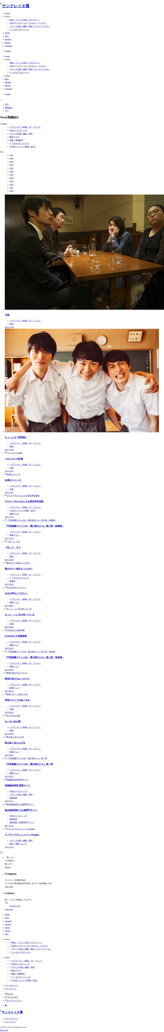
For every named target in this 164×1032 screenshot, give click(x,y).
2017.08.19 (9, 584)
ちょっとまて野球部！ (16, 437)
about (7, 918)
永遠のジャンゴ (13, 480)
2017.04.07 (9, 755)
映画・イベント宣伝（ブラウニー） (25, 20)
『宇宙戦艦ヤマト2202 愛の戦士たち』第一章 (29, 764)
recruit (7, 928)
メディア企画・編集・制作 (21, 134)
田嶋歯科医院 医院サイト (17, 785)
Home (7, 914)
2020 (11, 178)
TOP (7, 104)
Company (8, 46)
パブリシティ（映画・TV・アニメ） (25, 127)
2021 (11, 175)
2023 (11, 168)
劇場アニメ (14, 514)
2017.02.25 (9, 776)
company (8, 921)
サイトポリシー (11, 986)
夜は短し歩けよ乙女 (15, 742)
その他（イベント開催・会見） (23, 147)
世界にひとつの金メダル (17, 700)
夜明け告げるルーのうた (17, 678)
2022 (11, 171)
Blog (7, 36)
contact (7, 931)
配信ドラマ (14, 137)
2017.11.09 (9, 517)
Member (8, 39)
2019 (11, 181)
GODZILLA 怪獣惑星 (16, 636)
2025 (11, 162)
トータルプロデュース (19, 30)
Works (7, 33)
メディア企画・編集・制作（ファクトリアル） (30, 26)
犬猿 (7, 315)
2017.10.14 (9, 538)
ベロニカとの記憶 (14, 458)
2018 (11, 185)
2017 (11, 188)
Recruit (7, 43)
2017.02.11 (9, 801)
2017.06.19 (9, 648)
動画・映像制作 (16, 140)
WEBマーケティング (18, 130)
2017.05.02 (9, 712)
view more (9, 887)
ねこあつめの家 (13, 721)
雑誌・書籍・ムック (18, 844)
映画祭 (12, 581)
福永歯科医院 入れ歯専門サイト (21, 810)
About (7, 13)
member (8, 924)
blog (6, 934)
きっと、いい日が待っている (19, 614)
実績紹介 (8, 108)
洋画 (11, 468)
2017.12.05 (9, 471)
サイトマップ (10, 989)
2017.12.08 (9, 450)
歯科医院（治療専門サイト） (22, 822)
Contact (8, 51)
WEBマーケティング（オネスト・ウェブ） (28, 23)
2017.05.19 (9, 691)
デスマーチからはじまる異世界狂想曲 (24, 501)
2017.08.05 (9, 627)
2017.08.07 (9, 606)
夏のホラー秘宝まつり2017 (18, 568)
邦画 (11, 324)
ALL (11, 155)
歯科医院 (13, 798)
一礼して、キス (13, 547)
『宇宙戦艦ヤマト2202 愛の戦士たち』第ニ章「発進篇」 (34, 657)
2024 (11, 165)
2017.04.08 (9, 734)
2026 (11, 158)
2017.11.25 (9, 492)
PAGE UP (4, 1030)
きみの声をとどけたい (16, 593)
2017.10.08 (9, 560)
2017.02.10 (9, 826)
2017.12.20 (9, 327)
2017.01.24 (9, 847)
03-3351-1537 (15, 906)
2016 (11, 191)
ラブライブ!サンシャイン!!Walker (22, 834)
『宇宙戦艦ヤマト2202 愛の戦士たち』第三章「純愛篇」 (34, 526)
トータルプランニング (19, 143)
